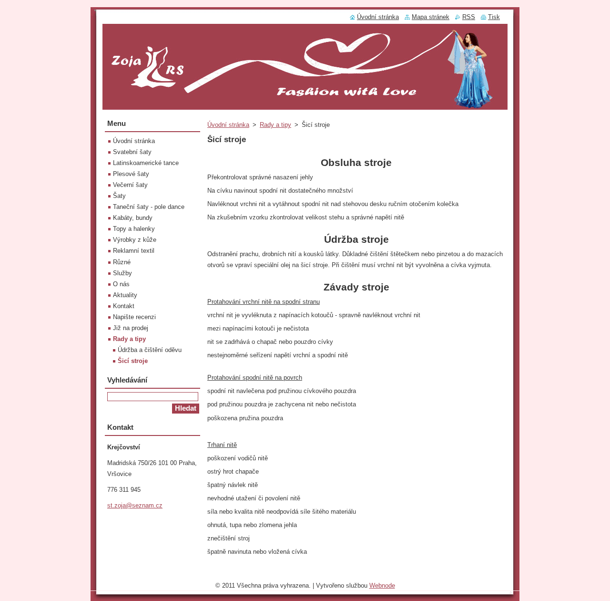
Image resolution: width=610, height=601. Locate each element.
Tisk (494, 17)
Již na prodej (130, 328)
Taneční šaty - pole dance (148, 206)
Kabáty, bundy (132, 217)
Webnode (382, 585)
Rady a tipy (275, 124)
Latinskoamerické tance (146, 162)
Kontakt (123, 306)
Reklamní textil (133, 250)
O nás (121, 284)
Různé (122, 262)
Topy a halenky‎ (134, 228)
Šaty (119, 195)
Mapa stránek (430, 17)
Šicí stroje (133, 360)
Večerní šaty (130, 184)
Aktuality (125, 295)
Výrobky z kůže (134, 239)
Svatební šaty (132, 151)
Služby (122, 273)
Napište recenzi (134, 317)
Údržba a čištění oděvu (150, 349)
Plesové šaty (131, 173)
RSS (468, 17)
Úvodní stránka (228, 124)
